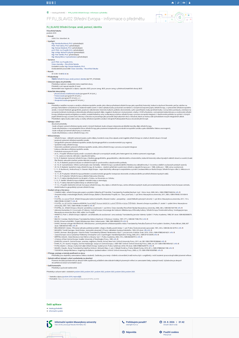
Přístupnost (167, 335)
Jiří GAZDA (68, 203)
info (177, 192)
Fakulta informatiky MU (78, 325)
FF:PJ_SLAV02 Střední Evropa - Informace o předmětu (87, 13)
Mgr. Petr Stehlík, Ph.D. (60, 54)
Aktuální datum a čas (170, 325)
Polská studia (60, 96)
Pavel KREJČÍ (91, 203)
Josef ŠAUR (70, 199)
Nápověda (131, 332)
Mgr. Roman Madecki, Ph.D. (62, 48)
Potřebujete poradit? (136, 322)
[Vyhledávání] (178, 2)
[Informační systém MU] (48, 12)
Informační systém (56, 311)
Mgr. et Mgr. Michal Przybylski (63, 52)
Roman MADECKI (103, 203)
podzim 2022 (99, 271)
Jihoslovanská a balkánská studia (67, 93)
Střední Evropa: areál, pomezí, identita (69, 79)
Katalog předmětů (58, 13)
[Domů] (173, 2)
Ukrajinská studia (61, 100)
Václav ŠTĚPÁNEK (129, 203)
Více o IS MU (59, 325)
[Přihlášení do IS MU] (189, 2)
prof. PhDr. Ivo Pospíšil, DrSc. (62, 50)
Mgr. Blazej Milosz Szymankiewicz (64, 57)
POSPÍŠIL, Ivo (59, 199)
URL (145, 230)
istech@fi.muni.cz (132, 325)
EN (184, 2)
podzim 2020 (79, 271)
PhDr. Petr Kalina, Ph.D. (60, 46)
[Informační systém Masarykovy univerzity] (51, 3)
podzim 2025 (130, 271)
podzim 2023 (109, 271)
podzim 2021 (89, 271)
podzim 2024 (120, 271)
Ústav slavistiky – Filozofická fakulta (65, 64)
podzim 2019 (67, 276)
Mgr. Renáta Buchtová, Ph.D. (62, 43)
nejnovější (77, 276)
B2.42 (65, 74)
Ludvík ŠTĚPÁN (115, 203)
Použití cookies (171, 332)
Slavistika (58, 98)
